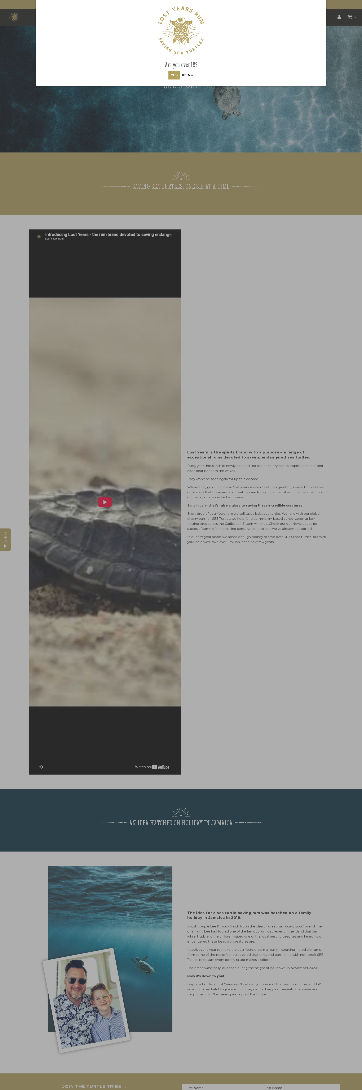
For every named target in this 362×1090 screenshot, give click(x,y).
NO (191, 75)
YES (174, 75)
